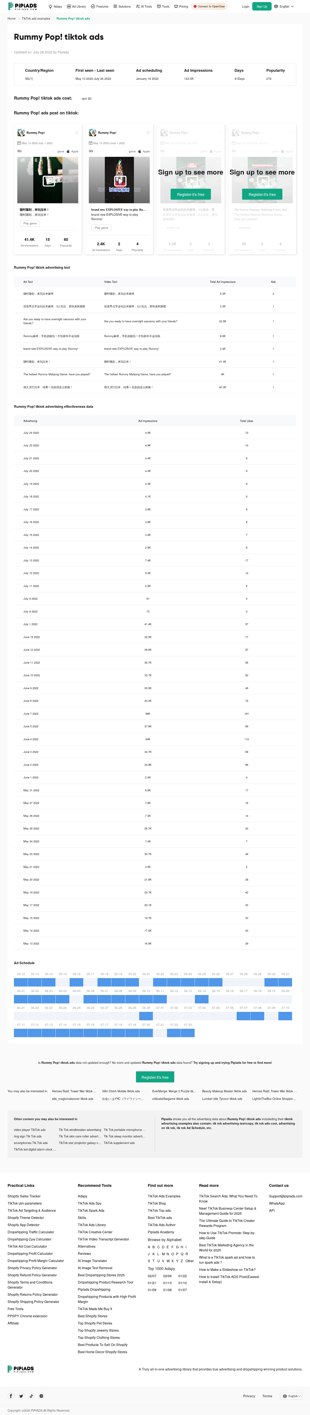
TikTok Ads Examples (164, 1196)
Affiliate (13, 1323)
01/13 (167, 1282)
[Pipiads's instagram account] (41, 1396)
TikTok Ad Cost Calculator (27, 1246)
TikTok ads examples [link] (36, 18)
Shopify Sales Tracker (24, 1196)
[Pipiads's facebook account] (11, 1396)
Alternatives (87, 1246)
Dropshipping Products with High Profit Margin (107, 1299)
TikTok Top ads (159, 1210)
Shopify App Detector (23, 1224)
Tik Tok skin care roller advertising (81, 1136)
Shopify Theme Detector (26, 1217)
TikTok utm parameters (25, 1203)
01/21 (152, 1282)
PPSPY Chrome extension (27, 1315)
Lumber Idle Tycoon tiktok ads (222, 1098)
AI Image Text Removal (95, 1267)
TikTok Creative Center (95, 1231)
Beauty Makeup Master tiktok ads (224, 1091)
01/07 (182, 1289)
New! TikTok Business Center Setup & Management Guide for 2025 (227, 1211)
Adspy (82, 1196)
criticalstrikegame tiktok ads (170, 1098)
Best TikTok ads (160, 1217)
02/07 (152, 1275)
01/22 (182, 1275)
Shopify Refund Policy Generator (32, 1275)
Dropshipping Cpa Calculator (29, 1239)
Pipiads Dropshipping (94, 1289)
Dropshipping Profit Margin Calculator (36, 1260)
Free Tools (15, 1308)
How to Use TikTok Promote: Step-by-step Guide (227, 1235)
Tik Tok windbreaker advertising (80, 1130)
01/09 (152, 1289)
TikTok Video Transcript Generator (103, 1239)
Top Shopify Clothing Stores (99, 1337)
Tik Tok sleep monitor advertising (126, 1136)
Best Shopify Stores (92, 1315)
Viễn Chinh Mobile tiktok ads (121, 1091)
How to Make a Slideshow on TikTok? (227, 1269)
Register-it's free (190, 194)
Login (245, 6)
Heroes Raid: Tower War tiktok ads (75, 1091)
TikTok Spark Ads (91, 1210)
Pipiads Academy (161, 1231)
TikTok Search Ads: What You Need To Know (228, 1199)
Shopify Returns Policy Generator (33, 1294)
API (272, 1210)
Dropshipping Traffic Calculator (31, 1231)
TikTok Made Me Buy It (95, 1308)
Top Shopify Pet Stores (95, 1323)
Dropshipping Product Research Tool (105, 1282)
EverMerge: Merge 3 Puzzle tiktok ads (177, 1091)
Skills (82, 1217)
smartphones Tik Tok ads (31, 1143)
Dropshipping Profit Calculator (30, 1253)
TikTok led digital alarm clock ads (36, 1149)
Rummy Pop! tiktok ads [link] (73, 18)
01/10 (182, 1282)
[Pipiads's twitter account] (21, 1396)
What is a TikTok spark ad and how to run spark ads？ (227, 1260)
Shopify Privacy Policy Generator (32, 1267)
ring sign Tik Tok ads (28, 1136)
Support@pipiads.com (285, 1196)
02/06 (167, 1275)
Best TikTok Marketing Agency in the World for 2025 (226, 1247)
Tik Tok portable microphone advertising (126, 1130)
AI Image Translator (92, 1260)
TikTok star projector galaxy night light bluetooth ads (81, 1143)
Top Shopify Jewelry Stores (98, 1330)
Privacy (249, 1396)
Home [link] (12, 18)
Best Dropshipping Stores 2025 (101, 1275)
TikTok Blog (157, 1203)
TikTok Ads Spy (89, 1203)
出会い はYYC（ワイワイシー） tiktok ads (127, 1098)
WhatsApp (277, 1203)
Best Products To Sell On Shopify (103, 1344)
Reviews (84, 1253)
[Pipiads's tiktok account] (31, 1396)
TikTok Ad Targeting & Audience (32, 1210)
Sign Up (262, 6)
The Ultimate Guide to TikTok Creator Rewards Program (227, 1223)
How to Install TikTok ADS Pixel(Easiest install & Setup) (229, 1279)
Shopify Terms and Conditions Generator (30, 1285)
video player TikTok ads (30, 1130)
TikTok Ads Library (92, 1224)
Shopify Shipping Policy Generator (33, 1301)
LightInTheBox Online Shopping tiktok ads (277, 1098)
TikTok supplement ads (119, 1143)
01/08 (167, 1289)
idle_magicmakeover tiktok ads (72, 1098)
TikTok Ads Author (161, 1224)
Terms (267, 1396)
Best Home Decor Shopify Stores (102, 1351)
